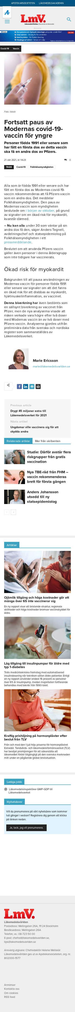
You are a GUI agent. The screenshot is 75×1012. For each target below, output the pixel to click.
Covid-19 (21, 167)
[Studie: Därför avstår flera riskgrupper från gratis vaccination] (14, 457)
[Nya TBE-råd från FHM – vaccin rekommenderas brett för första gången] (14, 477)
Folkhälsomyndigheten (41, 167)
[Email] (31, 386)
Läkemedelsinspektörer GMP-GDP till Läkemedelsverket (30, 791)
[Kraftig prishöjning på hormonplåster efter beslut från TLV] (37, 730)
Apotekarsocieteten (23, 3)
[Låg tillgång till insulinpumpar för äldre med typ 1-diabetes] (37, 658)
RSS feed (9, 997)
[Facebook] (19, 386)
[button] (7, 21)
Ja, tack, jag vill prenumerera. (26, 827)
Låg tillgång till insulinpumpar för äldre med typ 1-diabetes (36, 665)
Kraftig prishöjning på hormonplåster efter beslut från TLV (35, 737)
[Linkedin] (25, 386)
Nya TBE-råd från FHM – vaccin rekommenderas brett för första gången (47, 477)
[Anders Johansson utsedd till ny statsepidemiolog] (14, 497)
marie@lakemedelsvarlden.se (51, 366)
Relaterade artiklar (18, 441)
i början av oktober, (41, 211)
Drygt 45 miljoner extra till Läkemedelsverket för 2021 (28, 413)
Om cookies (11, 993)
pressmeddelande (17, 242)
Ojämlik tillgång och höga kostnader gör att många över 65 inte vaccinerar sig (36, 599)
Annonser (9, 985)
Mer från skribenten (47, 441)
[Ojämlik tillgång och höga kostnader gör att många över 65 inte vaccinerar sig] (37, 592)
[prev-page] (6, 512)
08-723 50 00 (26, 934)
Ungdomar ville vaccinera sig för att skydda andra (34, 429)
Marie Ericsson (45, 360)
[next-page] (13, 512)
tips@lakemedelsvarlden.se (20, 942)
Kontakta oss (11, 989)
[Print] (38, 386)
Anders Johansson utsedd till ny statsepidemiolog (42, 497)
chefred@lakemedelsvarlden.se (31, 938)
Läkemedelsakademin (51, 3)
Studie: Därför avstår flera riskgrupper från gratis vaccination (49, 457)
